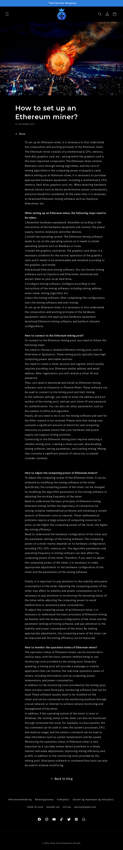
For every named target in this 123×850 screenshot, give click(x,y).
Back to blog (64, 778)
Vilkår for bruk (35, 807)
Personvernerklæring (20, 799)
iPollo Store (55, 843)
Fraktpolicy (63, 799)
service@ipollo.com (85, 807)
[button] (7, 14)
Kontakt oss (53, 807)
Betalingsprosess (44, 799)
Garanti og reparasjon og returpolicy (93, 799)
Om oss (67, 807)
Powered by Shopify (71, 843)
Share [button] (22, 133)
